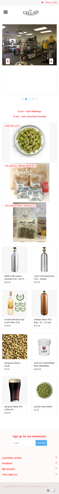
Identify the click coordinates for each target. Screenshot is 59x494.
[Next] (51, 61)
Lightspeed (44, 486)
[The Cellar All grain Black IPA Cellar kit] (14, 390)
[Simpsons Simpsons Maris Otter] (14, 346)
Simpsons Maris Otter (12, 364)
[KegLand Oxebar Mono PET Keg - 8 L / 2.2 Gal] (44, 303)
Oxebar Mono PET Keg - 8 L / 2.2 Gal (43, 321)
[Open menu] (5, 12)
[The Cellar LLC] (35, 12)
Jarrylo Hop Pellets (43, 406)
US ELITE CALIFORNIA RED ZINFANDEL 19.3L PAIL (44, 364)
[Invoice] (54, 490)
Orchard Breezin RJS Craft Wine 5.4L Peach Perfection (14, 321)
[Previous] (8, 61)
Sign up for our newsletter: (29, 436)
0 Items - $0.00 (51, 2)
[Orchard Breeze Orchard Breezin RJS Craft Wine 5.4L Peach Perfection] (14, 303)
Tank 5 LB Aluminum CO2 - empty (44, 277)
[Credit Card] (48, 490)
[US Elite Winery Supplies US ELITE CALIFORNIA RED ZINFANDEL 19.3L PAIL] (44, 346)
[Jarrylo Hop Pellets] (44, 390)
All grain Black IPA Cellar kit (13, 408)
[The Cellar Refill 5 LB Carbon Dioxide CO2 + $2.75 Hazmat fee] (14, 259)
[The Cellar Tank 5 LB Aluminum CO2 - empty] (44, 259)
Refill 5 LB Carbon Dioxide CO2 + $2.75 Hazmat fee (14, 277)
